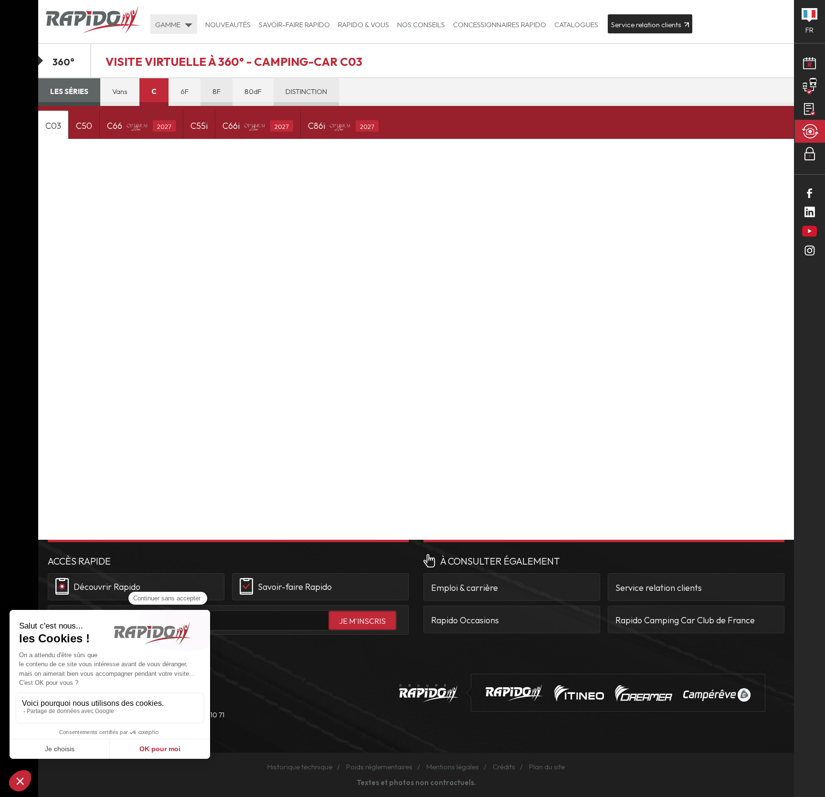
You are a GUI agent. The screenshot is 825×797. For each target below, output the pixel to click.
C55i (199, 125)
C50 (84, 125)
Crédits (504, 766)
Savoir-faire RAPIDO (294, 24)
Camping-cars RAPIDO (514, 693)
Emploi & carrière (464, 587)
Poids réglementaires (379, 766)
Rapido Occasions (465, 620)
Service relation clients (658, 587)
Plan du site (547, 766)
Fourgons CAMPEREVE (717, 695)
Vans (119, 91)
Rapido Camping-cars (93, 21)
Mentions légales (452, 766)
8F (216, 91)
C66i (255, 125)
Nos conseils (421, 24)
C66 (139, 125)
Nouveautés (228, 24)
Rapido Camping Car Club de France (685, 620)
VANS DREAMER (643, 693)
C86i (341, 125)
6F (184, 91)
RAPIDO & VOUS (363, 24)
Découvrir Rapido (107, 586)
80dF (253, 91)
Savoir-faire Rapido (295, 586)
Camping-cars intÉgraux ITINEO (579, 693)
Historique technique (299, 766)
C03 (53, 125)
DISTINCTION (306, 91)
